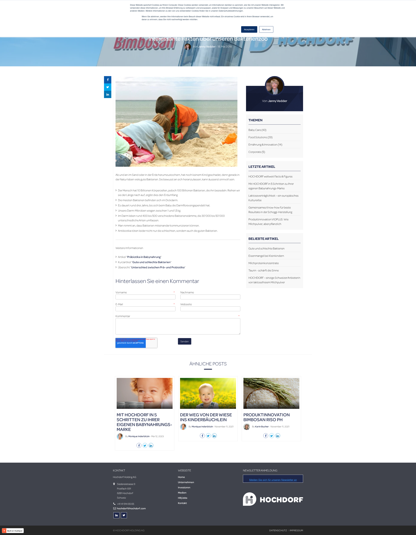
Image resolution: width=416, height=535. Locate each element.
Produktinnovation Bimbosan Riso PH (266, 417)
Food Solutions (260, 137)
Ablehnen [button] (266, 29)
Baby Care (257, 130)
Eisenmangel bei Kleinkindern (266, 255)
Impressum (296, 530)
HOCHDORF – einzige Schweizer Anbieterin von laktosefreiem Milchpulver (274, 280)
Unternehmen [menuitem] (186, 482)
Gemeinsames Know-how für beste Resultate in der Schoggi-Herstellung (270, 210)
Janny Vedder (207, 46)
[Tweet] (107, 87)
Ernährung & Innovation (265, 144)
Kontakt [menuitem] (182, 503)
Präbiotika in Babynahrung (144, 257)
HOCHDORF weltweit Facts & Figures (270, 176)
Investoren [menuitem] (184, 487)
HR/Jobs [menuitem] (182, 497)
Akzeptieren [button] (249, 29)
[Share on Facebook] (107, 79)
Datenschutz (278, 530)
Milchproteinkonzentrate (263, 263)
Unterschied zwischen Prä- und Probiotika (157, 267)
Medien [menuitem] (182, 492)
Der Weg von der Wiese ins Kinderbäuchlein (206, 417)
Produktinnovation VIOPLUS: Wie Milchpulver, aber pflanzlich (268, 221)
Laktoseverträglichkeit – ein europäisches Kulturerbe (273, 198)
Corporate (256, 152)
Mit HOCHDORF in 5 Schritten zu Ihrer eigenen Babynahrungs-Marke (271, 186)
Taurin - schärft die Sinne (263, 270)
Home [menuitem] (181, 477)
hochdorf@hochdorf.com (131, 508)
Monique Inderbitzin (139, 436)
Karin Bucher (262, 426)
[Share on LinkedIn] (107, 94)
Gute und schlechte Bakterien (151, 262)
